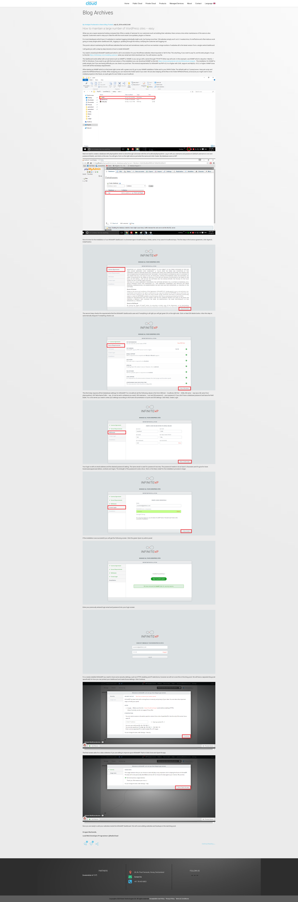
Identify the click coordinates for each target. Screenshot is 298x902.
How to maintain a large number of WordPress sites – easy (118, 28)
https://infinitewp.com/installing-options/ (104, 55)
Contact (198, 3)
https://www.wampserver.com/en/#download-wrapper (176, 61)
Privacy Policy (170, 899)
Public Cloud (137, 3)
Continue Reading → (208, 844)
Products (162, 3)
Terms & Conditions (182, 899)
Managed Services (177, 3)
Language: (209, 3)
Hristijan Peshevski (91, 24)
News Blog (103, 24)
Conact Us (138, 877)
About (189, 3)
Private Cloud (151, 3)
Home (127, 3)
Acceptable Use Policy (157, 899)
